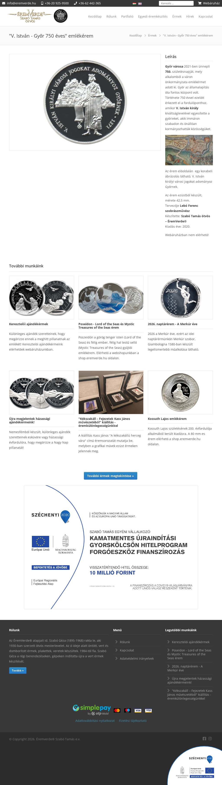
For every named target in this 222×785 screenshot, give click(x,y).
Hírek (190, 16)
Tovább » (18, 670)
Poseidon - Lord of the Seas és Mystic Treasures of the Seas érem (189, 654)
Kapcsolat (206, 16)
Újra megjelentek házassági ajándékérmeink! (189, 680)
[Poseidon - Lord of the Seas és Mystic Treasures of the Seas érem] (111, 297)
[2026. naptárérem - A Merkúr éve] (180, 297)
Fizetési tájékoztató (133, 721)
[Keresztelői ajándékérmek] (41, 297)
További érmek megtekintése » (110, 476)
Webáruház (211, 3)
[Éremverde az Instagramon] (210, 737)
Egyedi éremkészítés (153, 16)
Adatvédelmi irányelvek (137, 658)
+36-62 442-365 (90, 3)
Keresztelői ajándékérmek (190, 642)
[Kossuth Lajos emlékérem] (180, 392)
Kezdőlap (95, 16)
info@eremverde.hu (21, 3)
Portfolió (127, 16)
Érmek (176, 16)
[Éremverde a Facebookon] (204, 737)
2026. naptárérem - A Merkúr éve (185, 668)
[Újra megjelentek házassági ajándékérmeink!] (41, 392)
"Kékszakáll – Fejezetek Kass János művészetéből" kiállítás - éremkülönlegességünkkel (189, 695)
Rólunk (111, 16)
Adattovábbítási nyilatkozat (95, 721)
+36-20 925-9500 (57, 3)
